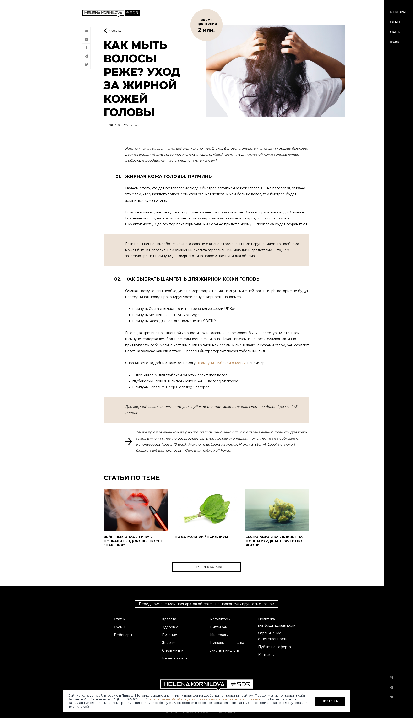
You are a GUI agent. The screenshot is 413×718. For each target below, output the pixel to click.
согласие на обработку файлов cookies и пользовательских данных (205, 699)
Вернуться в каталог (206, 567)
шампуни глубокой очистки (222, 363)
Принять (330, 700)
